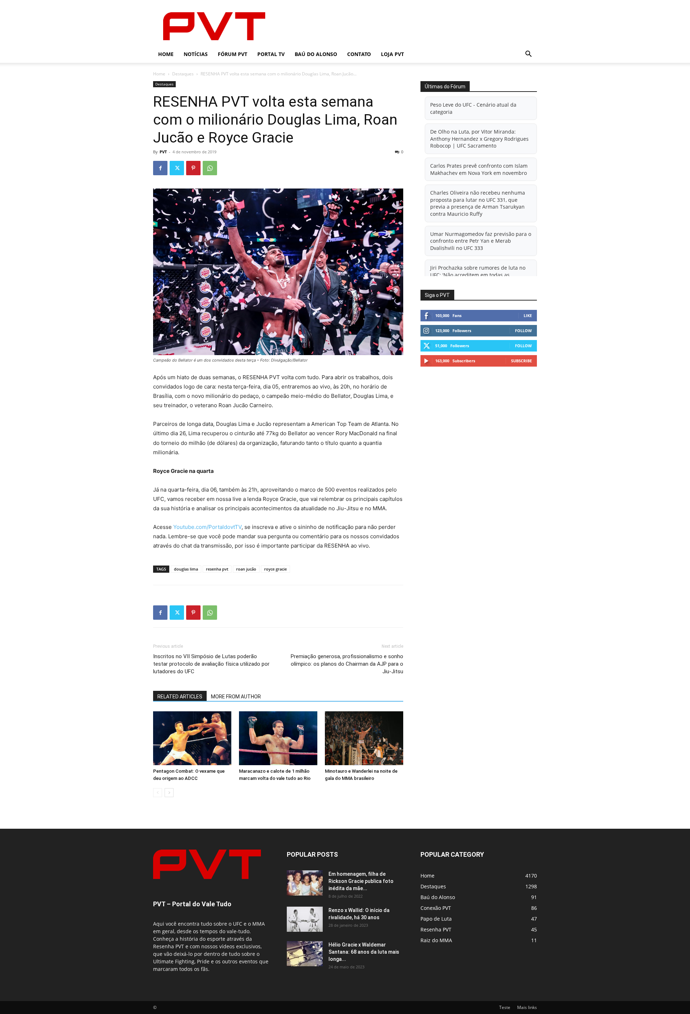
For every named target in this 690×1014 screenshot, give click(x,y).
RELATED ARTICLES (179, 696)
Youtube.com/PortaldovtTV (207, 527)
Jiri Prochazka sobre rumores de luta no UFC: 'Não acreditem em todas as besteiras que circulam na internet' (477, 274)
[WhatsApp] (210, 168)
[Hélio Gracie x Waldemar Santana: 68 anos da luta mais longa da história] (305, 953)
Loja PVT (392, 54)
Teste (504, 1007)
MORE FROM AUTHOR (236, 696)
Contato (359, 54)
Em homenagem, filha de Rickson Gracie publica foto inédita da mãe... (361, 881)
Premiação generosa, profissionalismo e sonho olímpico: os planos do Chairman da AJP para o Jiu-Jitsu (347, 664)
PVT (163, 151)
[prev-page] (157, 792)
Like (528, 315)
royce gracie (275, 569)
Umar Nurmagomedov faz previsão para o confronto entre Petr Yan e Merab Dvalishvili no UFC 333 (480, 241)
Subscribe (521, 360)
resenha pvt (217, 569)
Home (166, 54)
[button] (528, 54)
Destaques (183, 74)
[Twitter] (177, 168)
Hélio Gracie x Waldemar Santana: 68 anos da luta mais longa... (363, 952)
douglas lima (186, 569)
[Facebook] (160, 168)
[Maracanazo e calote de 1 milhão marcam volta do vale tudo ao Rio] (278, 738)
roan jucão (246, 569)
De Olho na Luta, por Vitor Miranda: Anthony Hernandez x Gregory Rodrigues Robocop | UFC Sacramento (479, 138)
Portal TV (271, 54)
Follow (523, 330)
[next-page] (169, 792)
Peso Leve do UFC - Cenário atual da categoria (473, 108)
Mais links (527, 1007)
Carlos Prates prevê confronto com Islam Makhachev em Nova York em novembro (479, 169)
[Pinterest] (193, 168)
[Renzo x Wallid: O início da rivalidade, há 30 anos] (305, 919)
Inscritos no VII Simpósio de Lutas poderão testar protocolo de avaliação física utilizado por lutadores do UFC (211, 664)
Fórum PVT (232, 54)
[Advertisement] (406, 26)
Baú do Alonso (316, 54)
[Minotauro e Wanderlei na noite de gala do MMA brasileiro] (364, 738)
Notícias (196, 54)
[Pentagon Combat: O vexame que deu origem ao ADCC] (192, 738)
